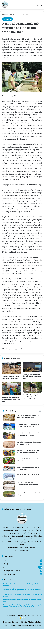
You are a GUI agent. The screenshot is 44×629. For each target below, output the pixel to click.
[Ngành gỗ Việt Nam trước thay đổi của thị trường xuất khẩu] (32, 367)
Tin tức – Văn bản (34, 622)
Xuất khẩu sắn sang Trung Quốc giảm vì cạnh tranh (10, 377)
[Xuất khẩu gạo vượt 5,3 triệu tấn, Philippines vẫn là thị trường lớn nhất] (9, 485)
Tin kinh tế (24, 14)
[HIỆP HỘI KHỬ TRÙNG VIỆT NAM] (5, 4)
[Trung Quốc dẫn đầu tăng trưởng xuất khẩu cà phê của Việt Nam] (9, 460)
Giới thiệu (6, 560)
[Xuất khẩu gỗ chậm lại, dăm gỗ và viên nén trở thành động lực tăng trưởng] (9, 444)
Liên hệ (38, 625)
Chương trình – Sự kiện (11, 571)
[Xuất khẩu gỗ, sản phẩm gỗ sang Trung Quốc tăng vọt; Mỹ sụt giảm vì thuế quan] (9, 417)
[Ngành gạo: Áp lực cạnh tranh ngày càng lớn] (9, 476)
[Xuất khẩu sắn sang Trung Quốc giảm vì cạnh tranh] (11, 368)
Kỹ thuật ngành (9, 574)
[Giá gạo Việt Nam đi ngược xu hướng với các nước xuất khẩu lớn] (9, 468)
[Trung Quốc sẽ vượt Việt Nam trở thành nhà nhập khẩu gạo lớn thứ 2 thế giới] (9, 435)
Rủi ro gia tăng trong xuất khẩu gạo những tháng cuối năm (11, 399)
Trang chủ (8, 14)
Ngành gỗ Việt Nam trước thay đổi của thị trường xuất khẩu (32, 376)
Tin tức (15, 14)
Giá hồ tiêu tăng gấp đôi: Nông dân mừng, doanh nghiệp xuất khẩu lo (31, 397)
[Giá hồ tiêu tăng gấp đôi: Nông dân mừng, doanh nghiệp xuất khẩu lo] (32, 387)
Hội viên (6, 564)
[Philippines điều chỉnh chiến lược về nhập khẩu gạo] (9, 494)
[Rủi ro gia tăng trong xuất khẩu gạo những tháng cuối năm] (11, 388)
